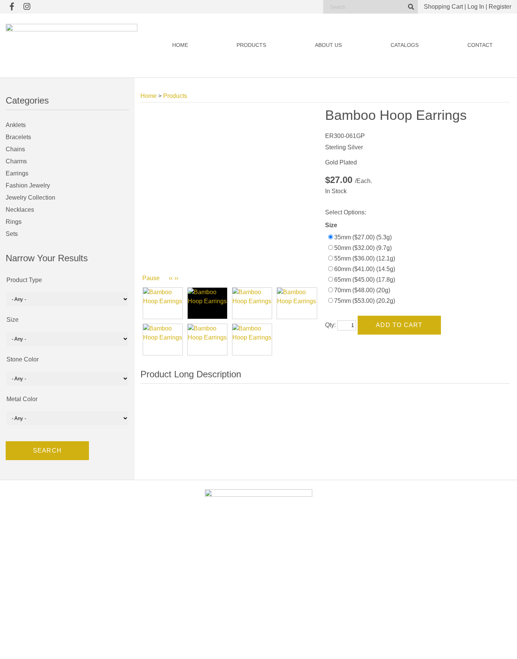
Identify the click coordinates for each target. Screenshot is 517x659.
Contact (480, 45)
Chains (15, 149)
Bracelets (18, 137)
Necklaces (20, 209)
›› (176, 278)
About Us (328, 45)
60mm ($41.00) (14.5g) (364, 269)
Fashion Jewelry (28, 185)
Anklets (16, 125)
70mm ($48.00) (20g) (362, 290)
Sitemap (346, 645)
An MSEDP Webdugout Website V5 (302, 645)
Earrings (17, 173)
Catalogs (405, 45)
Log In (475, 6)
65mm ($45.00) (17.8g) (364, 279)
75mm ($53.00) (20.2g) (364, 301)
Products (251, 45)
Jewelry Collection (30, 197)
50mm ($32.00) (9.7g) (363, 248)
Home (180, 45)
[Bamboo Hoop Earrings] (163, 303)
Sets (12, 234)
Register (500, 6)
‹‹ (171, 278)
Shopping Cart (443, 6)
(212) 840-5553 (421, 585)
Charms (16, 161)
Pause (151, 278)
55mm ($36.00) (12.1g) (364, 258)
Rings (14, 222)
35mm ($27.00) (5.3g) (363, 237)
